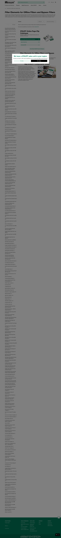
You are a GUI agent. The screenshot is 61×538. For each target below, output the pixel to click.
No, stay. (21, 60)
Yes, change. (39, 60)
